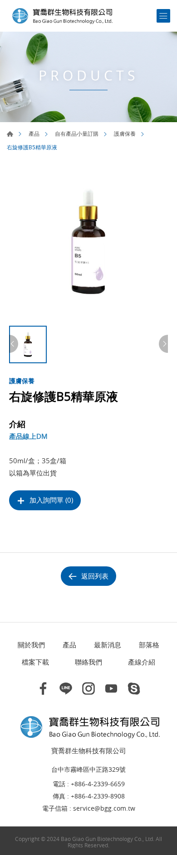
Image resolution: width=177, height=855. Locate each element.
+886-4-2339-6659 (98, 784)
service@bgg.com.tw (104, 808)
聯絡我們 (88, 662)
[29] (88, 242)
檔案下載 (35, 662)
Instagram (88, 688)
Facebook (43, 688)
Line (66, 688)
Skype (134, 688)
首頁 (10, 134)
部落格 (149, 645)
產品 (34, 133)
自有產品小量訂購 (76, 133)
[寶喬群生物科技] (61, 16)
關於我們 (31, 645)
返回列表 (94, 575)
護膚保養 (125, 133)
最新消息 (107, 645)
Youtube (111, 688)
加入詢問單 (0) (51, 499)
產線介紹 (141, 662)
